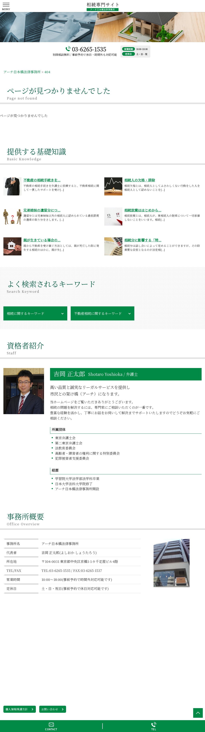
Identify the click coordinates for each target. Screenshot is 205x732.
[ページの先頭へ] (198, 713)
